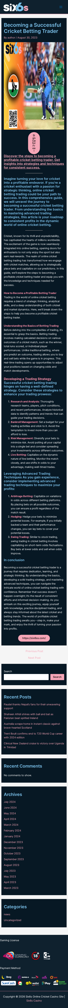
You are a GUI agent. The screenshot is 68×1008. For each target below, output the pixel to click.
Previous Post (34, 651)
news (7, 914)
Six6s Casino (34, 1000)
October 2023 (12, 853)
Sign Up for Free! (34, 143)
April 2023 (10, 882)
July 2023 (10, 870)
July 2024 (10, 801)
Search (8, 671)
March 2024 (11, 824)
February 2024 (12, 830)
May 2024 (10, 813)
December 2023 (13, 842)
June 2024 (10, 807)
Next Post (34, 657)
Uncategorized (12, 920)
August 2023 (11, 865)
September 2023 (14, 859)
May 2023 (10, 876)
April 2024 (10, 819)
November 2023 (13, 847)
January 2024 (12, 836)
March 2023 (11, 888)
